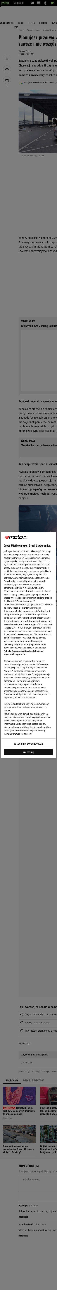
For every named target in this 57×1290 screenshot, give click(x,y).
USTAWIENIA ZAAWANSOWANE (28, 744)
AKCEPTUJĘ (28, 752)
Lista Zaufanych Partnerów (17, 734)
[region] (28, 645)
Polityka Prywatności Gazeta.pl (19, 651)
